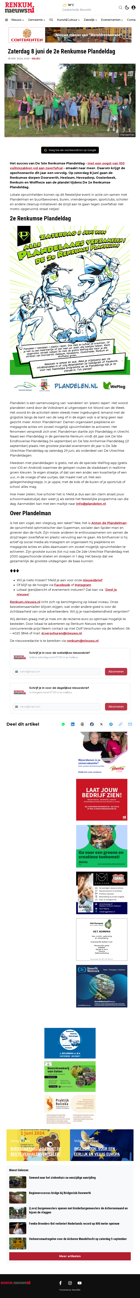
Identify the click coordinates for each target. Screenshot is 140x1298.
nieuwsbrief (92, 580)
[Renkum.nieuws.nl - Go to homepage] (15, 1282)
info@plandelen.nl (91, 504)
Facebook (62, 585)
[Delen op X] (101, 724)
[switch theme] (127, 7)
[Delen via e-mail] (130, 724)
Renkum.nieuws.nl (25, 602)
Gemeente (35, 19)
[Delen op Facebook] (91, 724)
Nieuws (16, 19)
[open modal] (133, 7)
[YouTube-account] (80, 1283)
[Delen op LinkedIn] (72, 724)
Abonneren (116, 671)
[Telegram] (111, 724)
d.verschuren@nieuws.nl (61, 633)
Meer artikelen (70, 1256)
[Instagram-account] (70, 1283)
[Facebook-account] (60, 1283)
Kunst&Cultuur (67, 19)
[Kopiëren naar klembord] (120, 724)
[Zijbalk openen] (6, 20)
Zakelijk (89, 19)
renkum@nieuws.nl (83, 641)
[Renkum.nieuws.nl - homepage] (19, 7)
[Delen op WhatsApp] (63, 724)
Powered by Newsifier (70, 1289)
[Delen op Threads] (82, 724)
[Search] (120, 7)
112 (51, 19)
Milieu (36, 58)
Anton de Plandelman (109, 523)
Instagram (83, 585)
